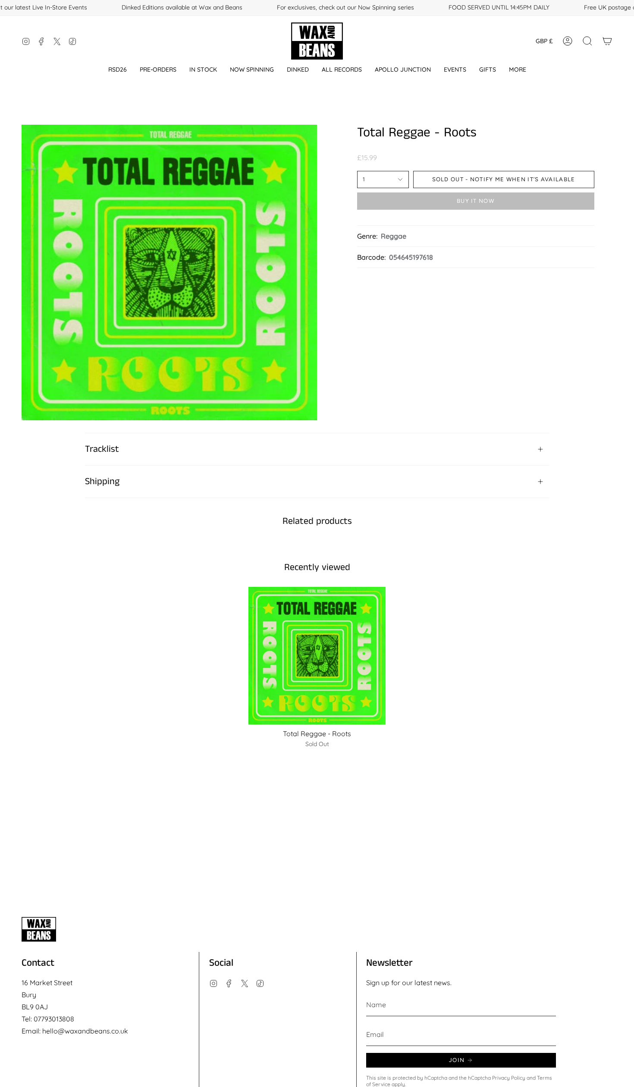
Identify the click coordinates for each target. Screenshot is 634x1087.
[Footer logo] (39, 929)
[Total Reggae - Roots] (317, 656)
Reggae (393, 236)
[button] (117, 70)
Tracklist (102, 449)
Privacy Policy (508, 1077)
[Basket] (607, 41)
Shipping (102, 481)
